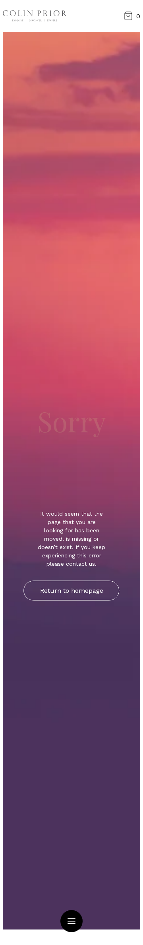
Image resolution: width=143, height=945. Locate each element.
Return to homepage (71, 590)
